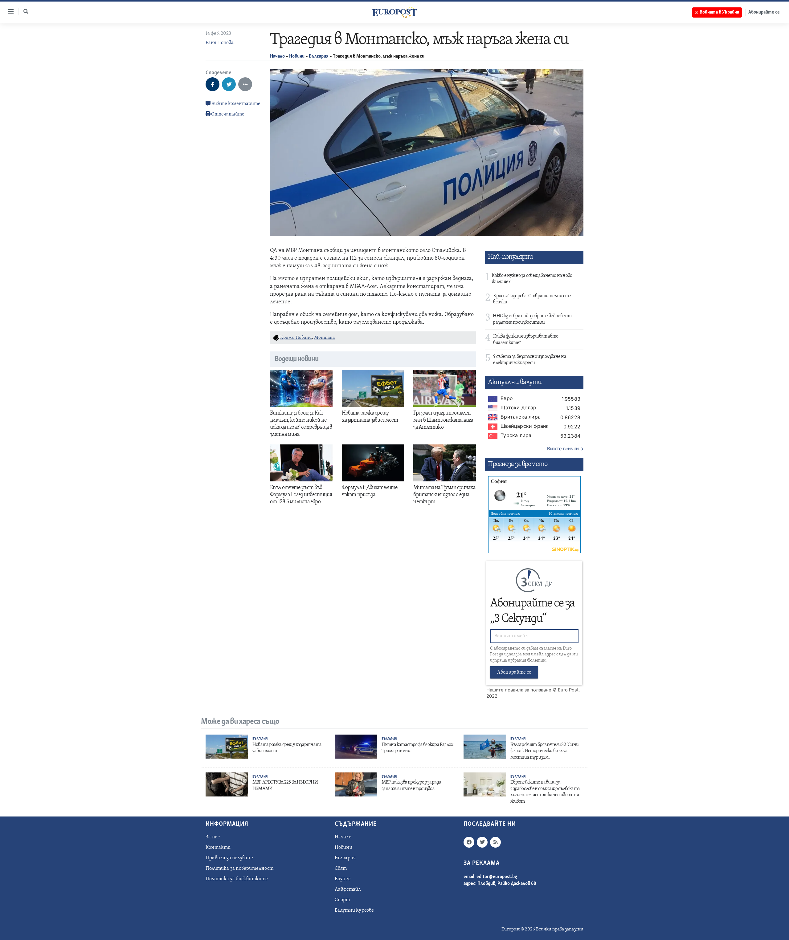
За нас (213, 837)
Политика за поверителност (239, 868)
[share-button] (212, 84)
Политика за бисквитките (237, 879)
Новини (297, 56)
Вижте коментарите (235, 103)
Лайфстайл (348, 889)
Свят (341, 868)
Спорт (342, 899)
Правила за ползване (229, 858)
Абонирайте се (764, 12)
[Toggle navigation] (8, 11)
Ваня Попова (220, 42)
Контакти (218, 847)
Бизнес (342, 879)
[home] (394, 12)
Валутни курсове (354, 910)
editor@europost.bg (496, 876)
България (319, 56)
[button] (26, 11)
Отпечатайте (227, 114)
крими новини (296, 337)
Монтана (324, 337)
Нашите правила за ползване (518, 690)
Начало (277, 56)
